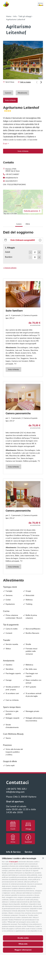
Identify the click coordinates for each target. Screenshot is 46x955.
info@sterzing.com (15, 791)
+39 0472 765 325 (16, 788)
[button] (43, 858)
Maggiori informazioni (23, 950)
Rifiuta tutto (23, 944)
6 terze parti (13, 862)
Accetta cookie (23, 938)
